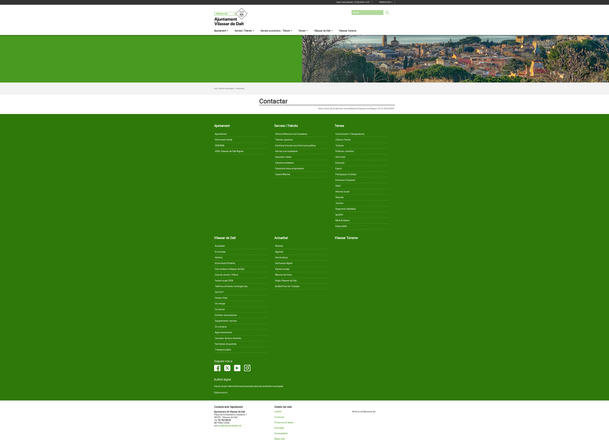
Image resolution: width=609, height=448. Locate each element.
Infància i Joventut (344, 151)
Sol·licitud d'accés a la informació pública (295, 145)
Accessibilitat (281, 433)
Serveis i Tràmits (243, 30)
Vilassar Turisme (347, 30)
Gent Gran (340, 157)
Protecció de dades (284, 422)
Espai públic (341, 226)
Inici (216, 88)
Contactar (279, 417)
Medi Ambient (342, 220)
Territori (339, 203)
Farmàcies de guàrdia (225, 344)
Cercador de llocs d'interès (228, 338)
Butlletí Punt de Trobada (287, 286)
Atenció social (342, 191)
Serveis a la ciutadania (286, 151)
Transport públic (223, 349)
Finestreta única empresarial (289, 168)
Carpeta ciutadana (284, 163)
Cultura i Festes (343, 139)
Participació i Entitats (345, 174)
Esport (338, 168)
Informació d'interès (225, 263)
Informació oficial (223, 139)
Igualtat (339, 214)
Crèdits (278, 411)
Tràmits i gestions (284, 139)
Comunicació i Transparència (349, 134)
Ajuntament (220, 30)
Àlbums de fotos (283, 274)
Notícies (279, 246)
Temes (302, 30)
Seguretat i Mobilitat (345, 209)
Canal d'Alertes (282, 174)
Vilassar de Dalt (322, 30)
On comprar (221, 326)
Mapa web (279, 439)
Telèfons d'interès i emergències (231, 286)
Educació (339, 163)
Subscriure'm (220, 392)
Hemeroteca (281, 257)
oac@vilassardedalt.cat (229, 425)
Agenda (279, 252)
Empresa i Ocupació (345, 180)
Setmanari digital (283, 263)
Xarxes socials (282, 269)
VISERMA (219, 145)
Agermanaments (223, 332)
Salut (338, 185)
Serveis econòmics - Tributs (275, 30)
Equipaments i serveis (226, 321)
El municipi (220, 252)
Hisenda (339, 197)
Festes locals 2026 (224, 280)
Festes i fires (221, 298)
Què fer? (219, 292)
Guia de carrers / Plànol (226, 274)
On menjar (220, 303)
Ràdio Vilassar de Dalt (286, 280)
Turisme (339, 145)
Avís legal (279, 428)
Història (219, 257)
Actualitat (220, 246)
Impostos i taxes (283, 157)
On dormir (220, 309)
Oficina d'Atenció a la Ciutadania (291, 134)
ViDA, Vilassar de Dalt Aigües (229, 151)
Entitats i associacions (226, 315)
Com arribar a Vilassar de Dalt (229, 269)
